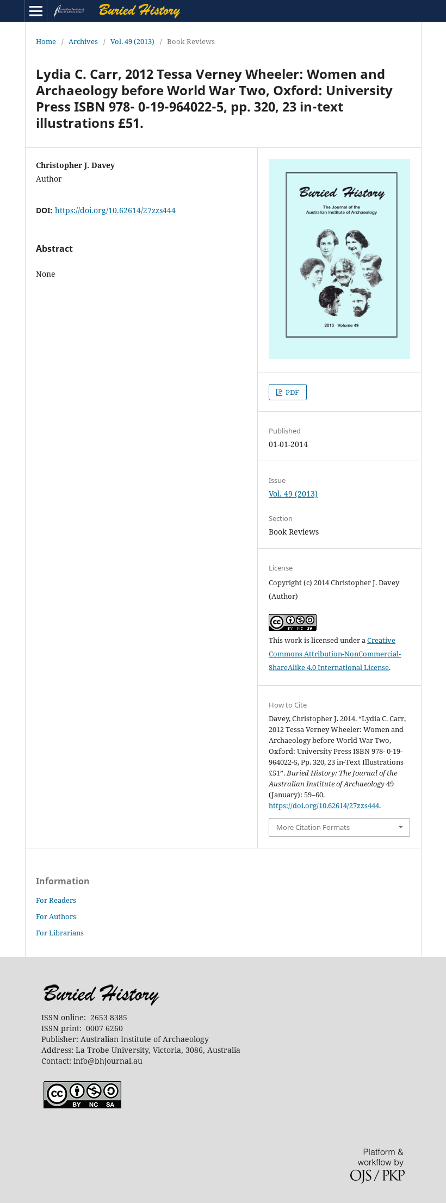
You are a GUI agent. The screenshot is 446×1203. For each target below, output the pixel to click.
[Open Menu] (36, 11)
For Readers (56, 900)
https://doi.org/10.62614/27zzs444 (115, 210)
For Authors (56, 916)
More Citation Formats (313, 827)
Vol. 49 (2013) (132, 41)
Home (46, 41)
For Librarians (60, 933)
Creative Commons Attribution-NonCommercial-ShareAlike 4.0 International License (335, 653)
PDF (291, 392)
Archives (83, 41)
